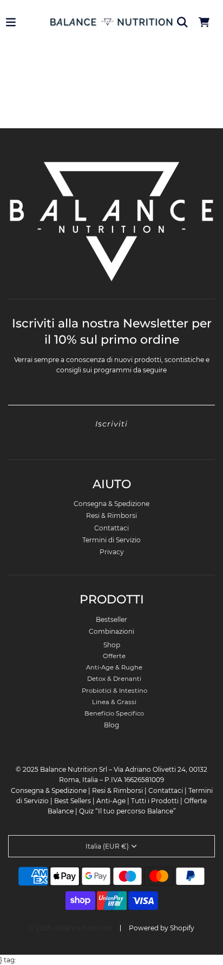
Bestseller (111, 619)
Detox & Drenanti (114, 678)
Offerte (114, 656)
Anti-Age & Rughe (114, 667)
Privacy (112, 552)
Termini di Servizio (111, 540)
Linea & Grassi (114, 702)
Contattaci (111, 528)
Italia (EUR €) (107, 846)
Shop (111, 645)
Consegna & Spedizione (111, 504)
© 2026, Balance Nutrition (70, 928)
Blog (111, 725)
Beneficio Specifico (114, 713)
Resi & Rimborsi (111, 515)
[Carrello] (204, 22)
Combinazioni (111, 631)
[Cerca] (182, 22)
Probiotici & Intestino (114, 690)
